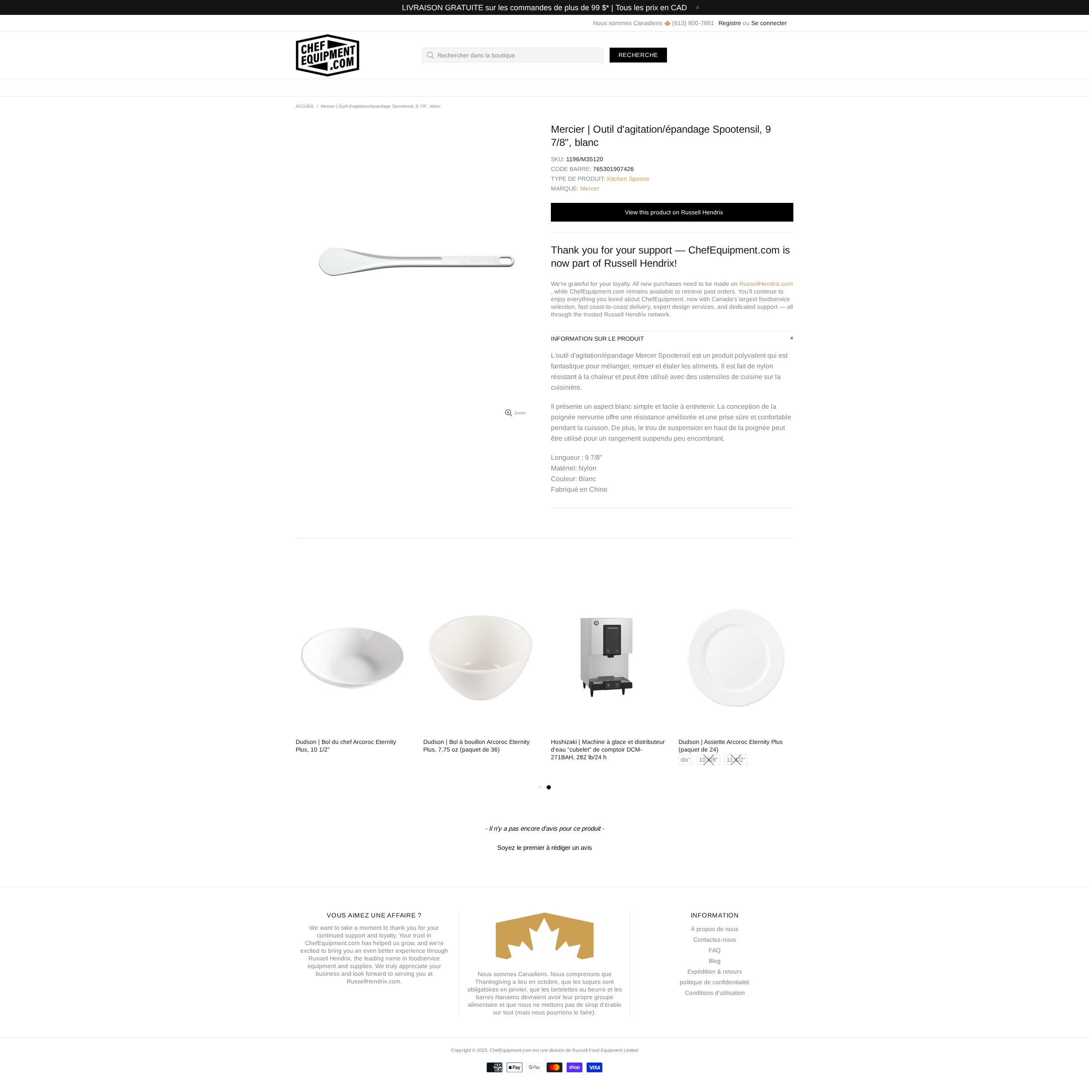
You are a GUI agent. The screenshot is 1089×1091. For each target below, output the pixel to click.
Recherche (638, 54)
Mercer (589, 188)
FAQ (715, 950)
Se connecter (769, 23)
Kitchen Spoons (628, 178)
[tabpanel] (608, 679)
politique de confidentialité (715, 982)
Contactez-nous (714, 939)
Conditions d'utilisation (715, 992)
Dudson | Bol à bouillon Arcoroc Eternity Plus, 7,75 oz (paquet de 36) (476, 745)
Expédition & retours (714, 971)
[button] (544, 846)
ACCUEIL (305, 106)
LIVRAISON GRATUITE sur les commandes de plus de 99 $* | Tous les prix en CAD (544, 7)
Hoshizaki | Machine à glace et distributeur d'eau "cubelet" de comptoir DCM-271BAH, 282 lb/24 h (608, 749)
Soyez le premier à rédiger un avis (544, 847)
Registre (729, 23)
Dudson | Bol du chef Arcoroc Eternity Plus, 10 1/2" (346, 745)
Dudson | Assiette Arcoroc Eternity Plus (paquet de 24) (730, 745)
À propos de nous (714, 929)
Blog (715, 960)
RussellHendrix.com (766, 283)
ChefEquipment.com (327, 55)
